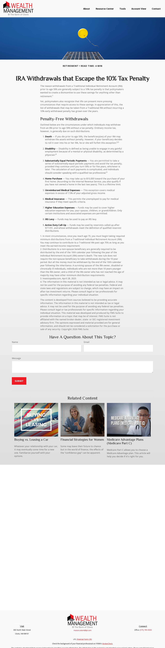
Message (16, 358)
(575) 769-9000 (146, 630)
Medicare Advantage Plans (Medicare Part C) (125, 441)
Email (86, 342)
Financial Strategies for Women (82, 439)
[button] (86, 8)
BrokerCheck (107, 643)
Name (15, 342)
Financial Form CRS (84, 639)
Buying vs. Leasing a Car (31, 439)
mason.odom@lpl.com (82, 630)
